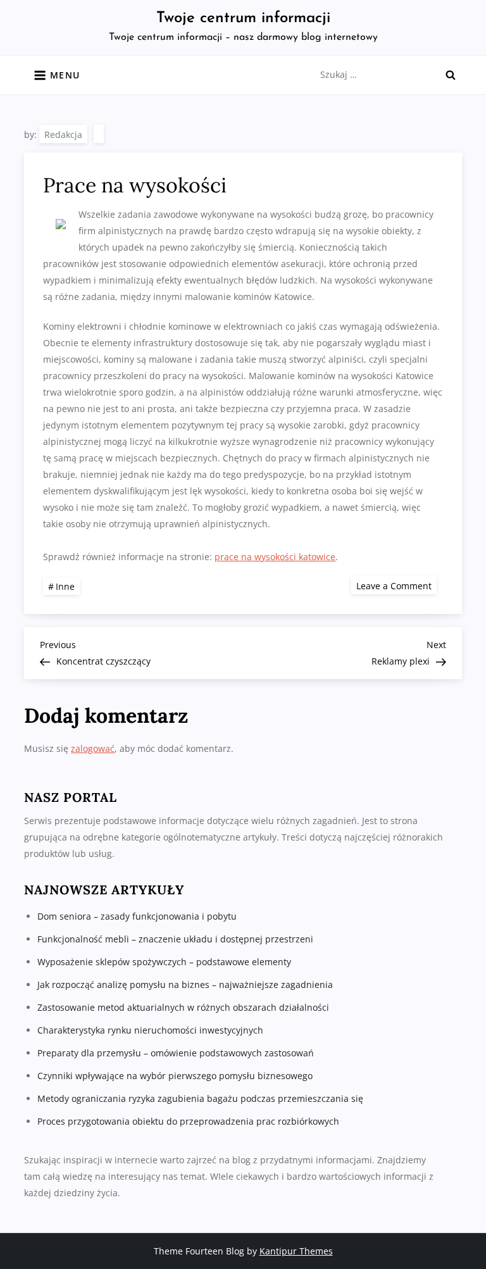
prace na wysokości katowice (275, 557)
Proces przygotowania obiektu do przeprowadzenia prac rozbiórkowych (188, 1121)
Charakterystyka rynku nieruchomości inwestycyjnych (150, 1030)
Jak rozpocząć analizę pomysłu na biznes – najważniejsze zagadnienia (185, 984)
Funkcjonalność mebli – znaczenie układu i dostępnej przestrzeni (175, 939)
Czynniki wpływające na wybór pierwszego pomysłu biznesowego (175, 1076)
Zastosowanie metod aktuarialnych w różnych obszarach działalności (183, 1007)
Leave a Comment (396, 585)
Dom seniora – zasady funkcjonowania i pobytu (137, 916)
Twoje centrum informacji (243, 18)
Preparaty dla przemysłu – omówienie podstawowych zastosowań (175, 1053)
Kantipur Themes (296, 1251)
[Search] (450, 75)
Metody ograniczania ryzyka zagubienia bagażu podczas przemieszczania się (200, 1098)
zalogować (93, 748)
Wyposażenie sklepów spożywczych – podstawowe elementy (164, 962)
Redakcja (63, 134)
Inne (65, 586)
